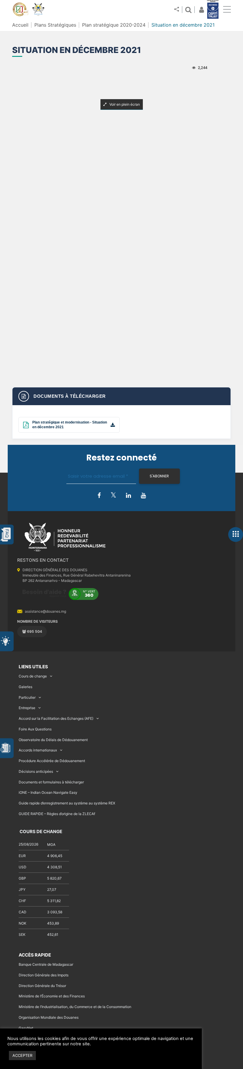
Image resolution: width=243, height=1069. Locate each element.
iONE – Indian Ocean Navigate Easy (48, 792)
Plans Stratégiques (55, 25)
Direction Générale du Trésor (42, 985)
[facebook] (99, 495)
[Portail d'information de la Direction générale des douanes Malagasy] (38, 9)
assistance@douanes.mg (45, 611)
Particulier (27, 697)
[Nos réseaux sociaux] (176, 9)
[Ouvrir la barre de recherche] (188, 9)
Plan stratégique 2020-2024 (114, 25)
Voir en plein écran (124, 104)
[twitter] (113, 495)
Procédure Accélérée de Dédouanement (52, 761)
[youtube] (143, 495)
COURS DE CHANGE (40, 831)
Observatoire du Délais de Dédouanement (53, 740)
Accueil (20, 25)
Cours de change (33, 676)
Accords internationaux (38, 750)
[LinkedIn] (128, 495)
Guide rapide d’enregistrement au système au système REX (67, 803)
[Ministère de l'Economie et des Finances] (20, 9)
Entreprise (27, 708)
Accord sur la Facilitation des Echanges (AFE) (56, 718)
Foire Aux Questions (35, 729)
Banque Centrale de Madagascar (46, 964)
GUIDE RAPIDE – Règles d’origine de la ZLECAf (57, 814)
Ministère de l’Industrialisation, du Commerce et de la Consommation (75, 1006)
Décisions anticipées (36, 771)
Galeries (25, 687)
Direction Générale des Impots (43, 975)
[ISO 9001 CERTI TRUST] (213, 9)
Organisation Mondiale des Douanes (49, 1017)
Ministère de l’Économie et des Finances (52, 996)
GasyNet (26, 1028)
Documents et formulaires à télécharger (51, 782)
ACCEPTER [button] (22, 1055)
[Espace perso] (200, 9)
